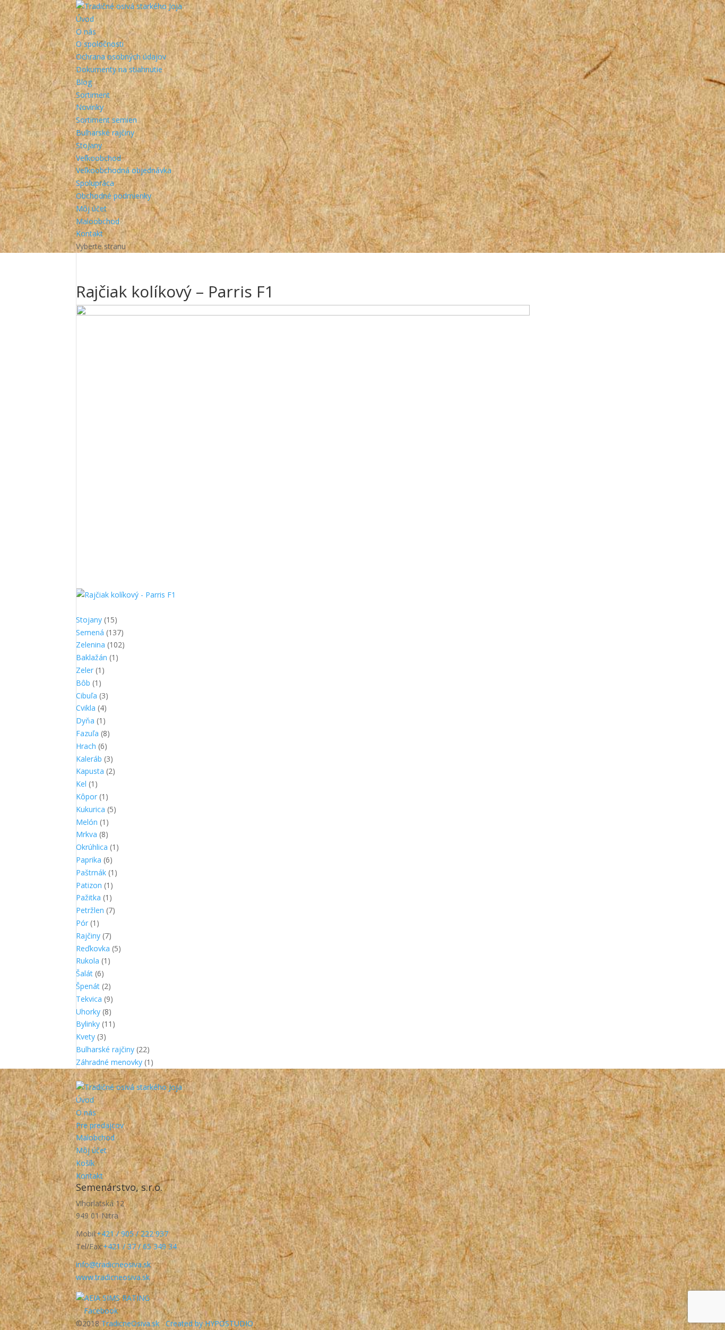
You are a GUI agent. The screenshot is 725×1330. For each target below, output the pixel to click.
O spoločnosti (100, 44)
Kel (81, 784)
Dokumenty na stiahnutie (119, 69)
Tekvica (89, 999)
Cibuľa (86, 695)
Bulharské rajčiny (105, 132)
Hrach (86, 746)
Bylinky (88, 1024)
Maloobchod (97, 221)
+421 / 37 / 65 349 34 (140, 1246)
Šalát (84, 973)
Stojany (89, 145)
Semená (90, 632)
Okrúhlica (92, 847)
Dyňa (85, 720)
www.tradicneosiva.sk (113, 1277)
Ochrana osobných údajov (121, 57)
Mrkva (86, 834)
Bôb (83, 683)
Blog (84, 82)
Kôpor (86, 796)
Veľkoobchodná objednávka (123, 170)
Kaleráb (89, 759)
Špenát (88, 986)
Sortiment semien (106, 120)
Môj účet (91, 208)
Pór (82, 923)
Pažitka (88, 897)
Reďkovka (93, 948)
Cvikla (86, 708)
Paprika (88, 860)
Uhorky (88, 1012)
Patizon (89, 885)
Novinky (89, 107)
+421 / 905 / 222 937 (132, 1234)
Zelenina (90, 645)
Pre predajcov (100, 1125)
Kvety (85, 1036)
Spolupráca (95, 183)
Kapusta (90, 771)
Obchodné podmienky (113, 196)
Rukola (87, 961)
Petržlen (90, 910)
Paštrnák (91, 872)
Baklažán (91, 657)
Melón (87, 822)
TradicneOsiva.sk (130, 1323)
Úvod (85, 19)
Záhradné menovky (109, 1062)
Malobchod (95, 1137)
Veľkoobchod (98, 158)
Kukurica (90, 809)
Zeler (84, 670)
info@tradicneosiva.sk (113, 1264)
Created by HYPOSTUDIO (209, 1323)
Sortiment (93, 95)
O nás (86, 32)
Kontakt (89, 233)
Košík (85, 1163)
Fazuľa (87, 733)
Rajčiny (88, 936)
